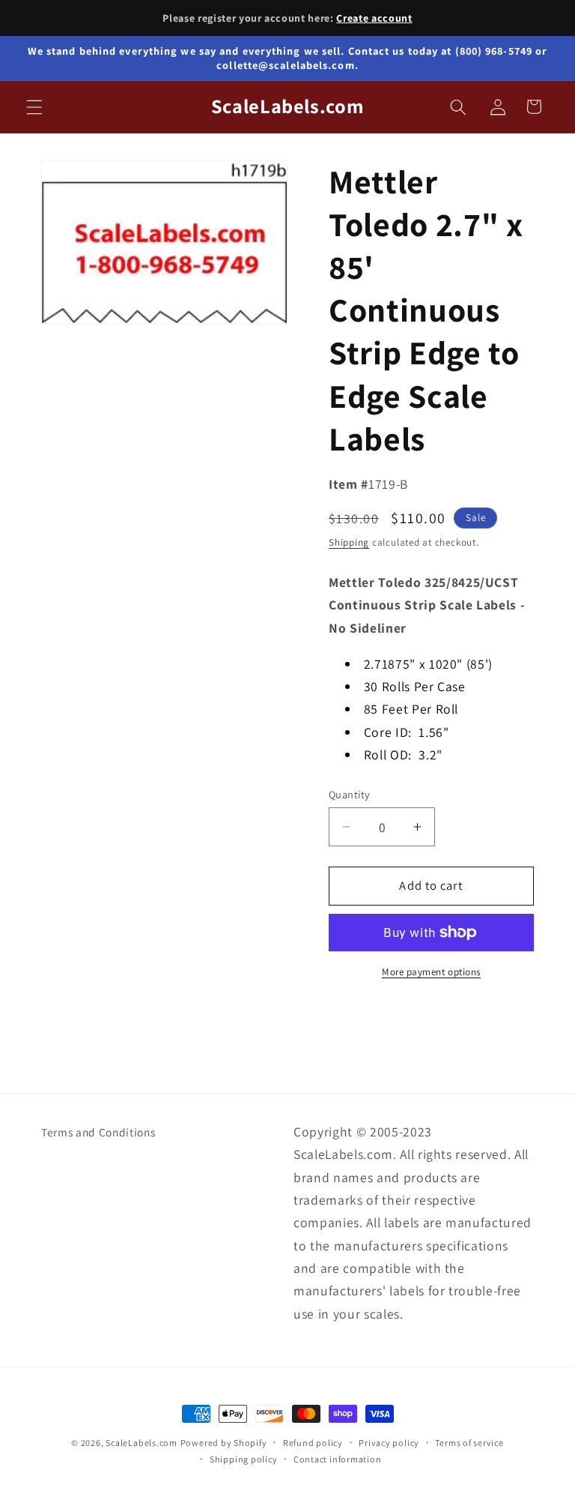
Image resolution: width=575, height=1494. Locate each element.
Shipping (349, 542)
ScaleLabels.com (141, 1442)
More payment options (431, 972)
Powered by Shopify (223, 1442)
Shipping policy (244, 1459)
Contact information (337, 1459)
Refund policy (313, 1442)
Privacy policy (389, 1442)
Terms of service (469, 1442)
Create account (374, 18)
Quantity (350, 794)
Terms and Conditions (98, 1131)
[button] (34, 106)
